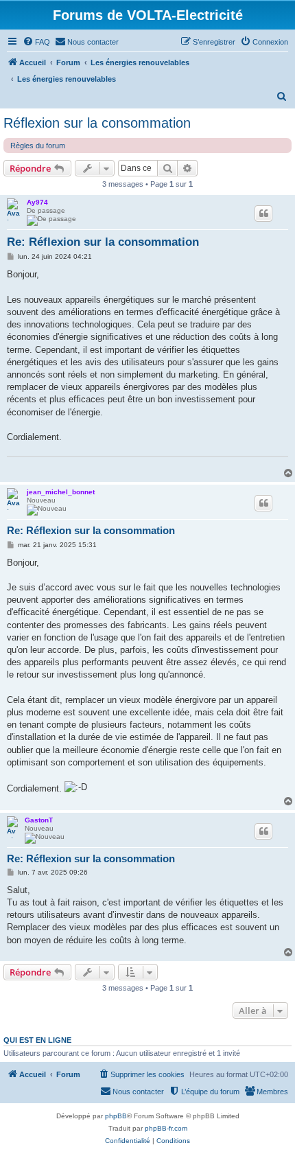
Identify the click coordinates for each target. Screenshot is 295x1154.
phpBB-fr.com (166, 1128)
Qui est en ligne (37, 1040)
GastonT (39, 820)
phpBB (116, 1116)
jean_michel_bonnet (61, 492)
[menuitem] (36, 42)
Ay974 (37, 202)
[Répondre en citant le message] (263, 213)
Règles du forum (37, 145)
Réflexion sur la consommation (97, 122)
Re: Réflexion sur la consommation (103, 242)
